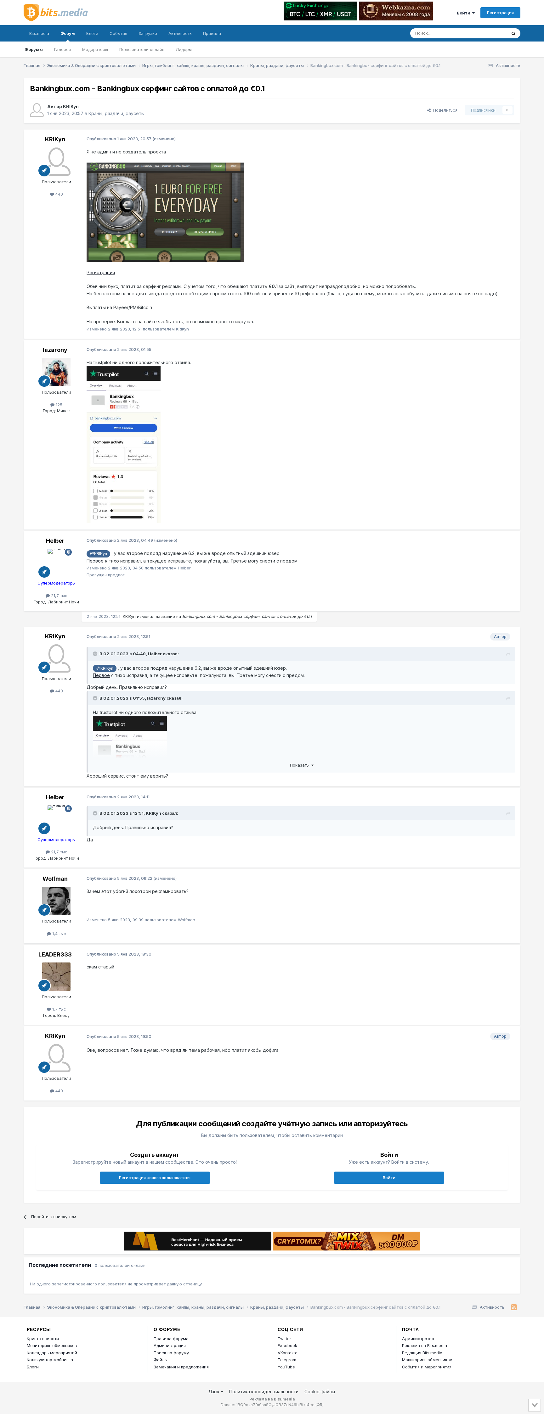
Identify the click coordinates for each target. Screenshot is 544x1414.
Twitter (284, 1338)
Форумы (34, 49)
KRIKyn (71, 106)
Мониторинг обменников (52, 1345)
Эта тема (489, 33)
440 (58, 194)
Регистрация (500, 12)
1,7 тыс (58, 1009)
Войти (464, 12)
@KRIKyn (98, 553)
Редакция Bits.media (422, 1352)
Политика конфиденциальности (263, 1391)
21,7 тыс (58, 595)
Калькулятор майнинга (50, 1359)
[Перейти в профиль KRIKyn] (37, 110)
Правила (212, 33)
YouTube (286, 1366)
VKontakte (288, 1352)
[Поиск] (513, 33)
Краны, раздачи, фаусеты (116, 113)
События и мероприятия (426, 1366)
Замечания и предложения (181, 1366)
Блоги (92, 33)
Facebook (287, 1345)
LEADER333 (55, 954)
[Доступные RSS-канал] (513, 1307)
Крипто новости (43, 1338)
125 (58, 404)
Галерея (62, 49)
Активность (180, 33)
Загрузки (148, 33)
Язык (215, 1391)
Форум (67, 33)
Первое (95, 560)
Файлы (160, 1359)
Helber (55, 540)
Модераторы (95, 49)
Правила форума (171, 1338)
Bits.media (39, 33)
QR (319, 1404)
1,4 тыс (58, 933)
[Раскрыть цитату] (96, 653)
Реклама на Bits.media (424, 1345)
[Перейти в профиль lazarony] (56, 372)
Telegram (287, 1359)
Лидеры (184, 49)
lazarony (55, 350)
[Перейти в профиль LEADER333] (56, 976)
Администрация (170, 1345)
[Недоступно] (165, 211)
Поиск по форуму (171, 1352)
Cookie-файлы (319, 1391)
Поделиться (444, 110)
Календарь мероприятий (52, 1352)
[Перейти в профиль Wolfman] (56, 901)
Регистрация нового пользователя (154, 1177)
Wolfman (55, 878)
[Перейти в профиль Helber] (56, 563)
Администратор (418, 1338)
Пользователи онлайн (141, 49)
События (118, 33)
